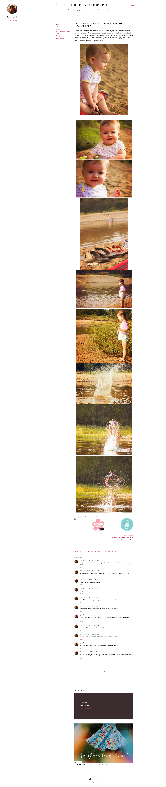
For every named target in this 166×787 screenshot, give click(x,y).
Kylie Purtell (83, 560)
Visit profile (12, 20)
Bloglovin (130, 537)
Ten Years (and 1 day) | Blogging (91, 764)
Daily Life (58, 27)
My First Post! (87, 705)
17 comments (87, 708)
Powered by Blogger (97, 778)
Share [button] (57, 20)
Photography (59, 36)
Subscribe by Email (127, 540)
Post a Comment (83, 768)
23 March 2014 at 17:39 (93, 634)
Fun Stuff (58, 29)
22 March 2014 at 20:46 (93, 625)
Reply (81, 567)
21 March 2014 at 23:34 (93, 615)
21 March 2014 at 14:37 (93, 597)
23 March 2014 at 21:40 (93, 643)
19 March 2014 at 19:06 (93, 570)
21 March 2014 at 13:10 (92, 588)
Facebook (115, 537)
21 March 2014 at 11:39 (92, 579)
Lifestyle (58, 33)
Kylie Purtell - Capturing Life (87, 5)
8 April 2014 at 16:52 (92, 651)
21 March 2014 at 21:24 (93, 606)
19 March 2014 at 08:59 (93, 560)
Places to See (59, 38)
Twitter (122, 537)
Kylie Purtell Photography (63, 31)
